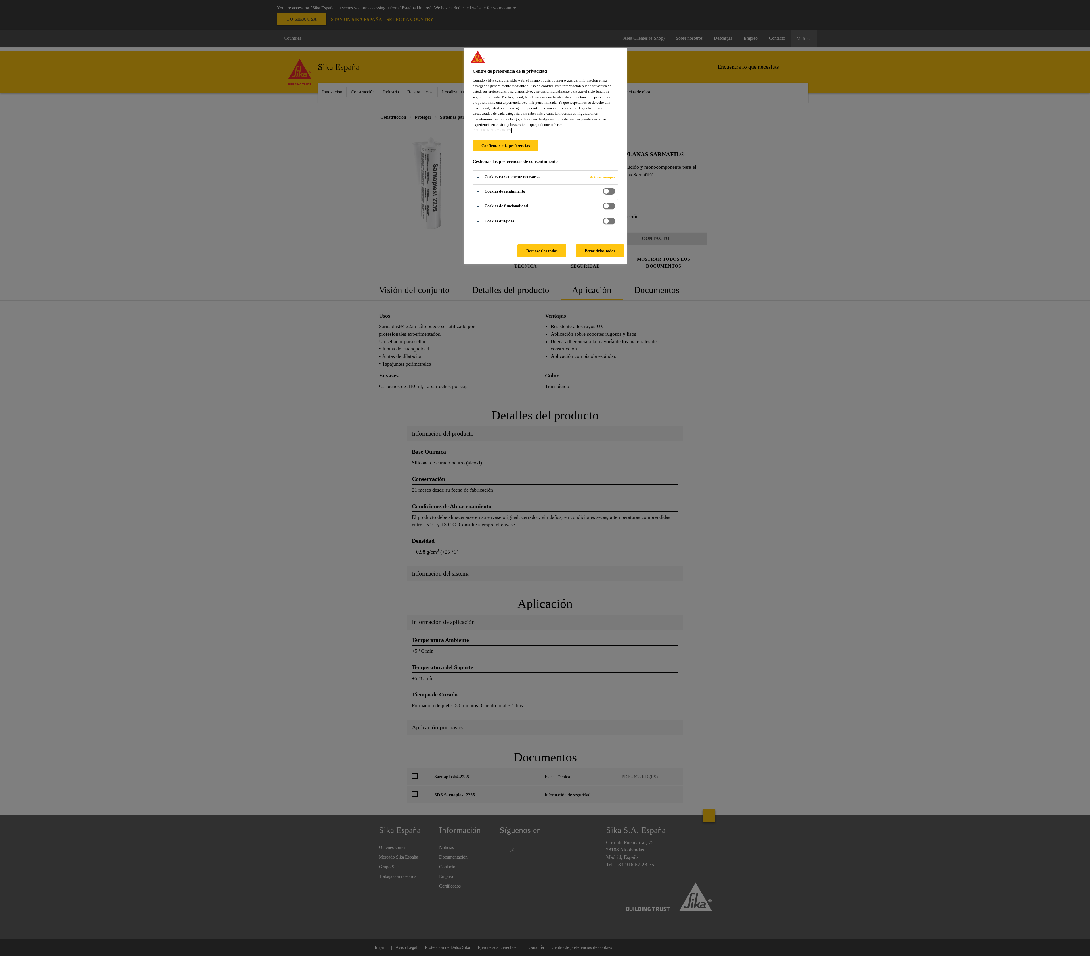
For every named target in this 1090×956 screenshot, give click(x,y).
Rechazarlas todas (541, 251)
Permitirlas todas (600, 251)
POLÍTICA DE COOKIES (492, 130)
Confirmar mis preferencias (505, 145)
